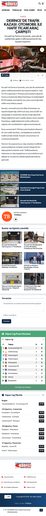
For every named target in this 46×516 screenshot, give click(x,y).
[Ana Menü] (43, 4)
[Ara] (40, 4)
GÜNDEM (6, 10)
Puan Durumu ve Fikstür (12, 482)
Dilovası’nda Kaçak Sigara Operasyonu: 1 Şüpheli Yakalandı (11, 288)
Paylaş (6, 75)
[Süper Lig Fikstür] (43, 395)
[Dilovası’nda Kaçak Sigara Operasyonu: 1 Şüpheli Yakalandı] (12, 279)
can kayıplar (25, 133)
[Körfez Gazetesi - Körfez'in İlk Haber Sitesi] (9, 3)
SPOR (39, 10)
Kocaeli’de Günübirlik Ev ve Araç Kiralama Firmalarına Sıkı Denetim (33, 246)
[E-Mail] (15, 219)
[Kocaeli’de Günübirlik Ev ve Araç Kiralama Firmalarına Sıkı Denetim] (34, 237)
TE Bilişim (15, 80)
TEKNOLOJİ (17, 10)
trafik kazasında (12, 91)
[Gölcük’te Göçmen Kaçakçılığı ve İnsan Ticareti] (34, 258)
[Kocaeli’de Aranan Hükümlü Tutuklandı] (12, 258)
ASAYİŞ (23, 17)
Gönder (6, 321)
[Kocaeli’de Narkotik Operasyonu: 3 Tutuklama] (12, 237)
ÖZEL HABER (29, 10)
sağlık (13, 121)
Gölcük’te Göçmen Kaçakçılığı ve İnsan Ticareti (31, 267)
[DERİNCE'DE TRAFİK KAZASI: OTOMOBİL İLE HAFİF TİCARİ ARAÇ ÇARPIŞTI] (23, 59)
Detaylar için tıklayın (23, 387)
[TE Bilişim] (7, 216)
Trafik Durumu (31, 477)
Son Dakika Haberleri (11, 487)
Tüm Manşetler (31, 482)
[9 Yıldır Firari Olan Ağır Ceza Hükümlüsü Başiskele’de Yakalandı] (34, 279)
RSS (8, 496)
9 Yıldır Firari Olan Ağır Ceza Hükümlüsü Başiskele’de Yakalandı (32, 288)
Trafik (26, 150)
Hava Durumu (8, 477)
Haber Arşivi (31, 487)
